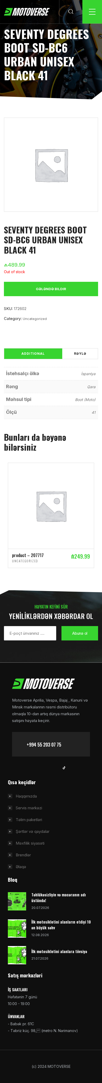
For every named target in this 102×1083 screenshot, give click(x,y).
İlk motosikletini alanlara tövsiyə (59, 951)
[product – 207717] (51, 505)
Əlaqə (21, 866)
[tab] (33, 353)
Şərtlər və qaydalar (32, 831)
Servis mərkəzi (29, 807)
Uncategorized (35, 319)
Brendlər (23, 854)
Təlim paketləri (29, 819)
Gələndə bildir (51, 289)
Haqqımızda (26, 796)
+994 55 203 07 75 (44, 744)
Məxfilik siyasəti (30, 843)
